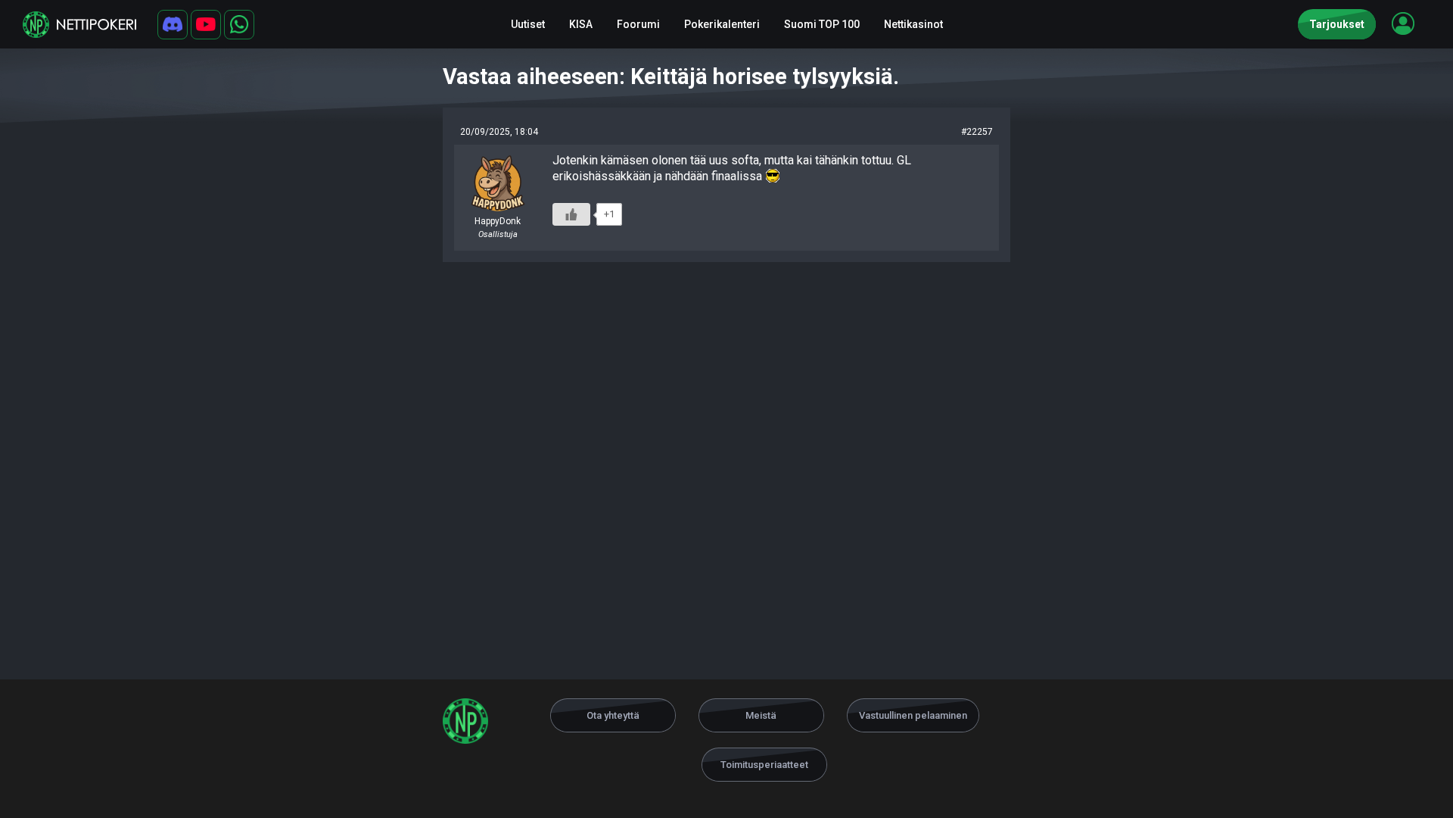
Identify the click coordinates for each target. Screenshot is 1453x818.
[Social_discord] (172, 24)
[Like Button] (571, 214)
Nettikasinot (913, 24)
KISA (581, 24)
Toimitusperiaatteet (764, 764)
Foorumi (638, 24)
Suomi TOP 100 (822, 24)
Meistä (760, 715)
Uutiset (528, 24)
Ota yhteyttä (612, 715)
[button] (1403, 23)
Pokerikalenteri (722, 24)
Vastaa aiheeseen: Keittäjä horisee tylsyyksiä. (671, 76)
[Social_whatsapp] (239, 24)
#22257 (977, 131)
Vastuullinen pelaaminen (913, 715)
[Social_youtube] (206, 24)
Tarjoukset (1336, 24)
